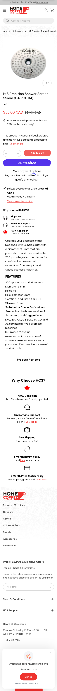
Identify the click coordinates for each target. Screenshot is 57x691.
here (22, 460)
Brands (7, 532)
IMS (5, 104)
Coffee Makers (11, 525)
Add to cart (37, 152)
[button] (52, 10)
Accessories (10, 538)
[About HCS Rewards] (32, 124)
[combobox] (28, 21)
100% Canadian (20, 232)
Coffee (7, 518)
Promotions (9, 545)
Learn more (42, 2)
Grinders (8, 511)
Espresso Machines (14, 505)
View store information (20, 201)
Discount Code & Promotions (19, 567)
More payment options (27, 171)
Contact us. (31, 421)
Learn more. (42, 479)
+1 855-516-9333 (11, 639)
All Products (18, 31)
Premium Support (23, 224)
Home (4, 31)
